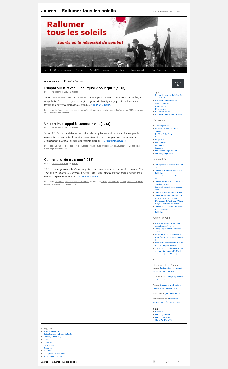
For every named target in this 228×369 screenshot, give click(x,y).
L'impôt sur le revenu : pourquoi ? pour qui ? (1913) (84, 87)
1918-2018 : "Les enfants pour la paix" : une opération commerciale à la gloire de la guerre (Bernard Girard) (169, 251)
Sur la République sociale (164, 153)
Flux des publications (163, 314)
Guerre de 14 (113, 181)
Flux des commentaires (163, 317)
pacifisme (56, 184)
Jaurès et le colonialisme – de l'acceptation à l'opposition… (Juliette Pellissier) (169, 209)
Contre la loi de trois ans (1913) (68, 159)
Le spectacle (118, 70)
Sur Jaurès (159, 148)
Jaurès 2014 (128, 110)
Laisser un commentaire (59, 112)
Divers (157, 136)
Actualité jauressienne (100, 70)
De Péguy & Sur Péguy (164, 134)
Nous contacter (171, 70)
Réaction (48, 148)
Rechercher (178, 83)
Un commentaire (60, 148)
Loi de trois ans (135, 145)
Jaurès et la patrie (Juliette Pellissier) (168, 192)
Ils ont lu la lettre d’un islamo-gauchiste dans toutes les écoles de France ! (169, 237)
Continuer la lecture (102, 104)
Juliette (75, 91)
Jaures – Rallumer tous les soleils (78, 10)
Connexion (159, 311)
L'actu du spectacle (136, 70)
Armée (104, 181)
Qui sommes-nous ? (63, 70)
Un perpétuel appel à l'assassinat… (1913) (77, 123)
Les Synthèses (154, 70)
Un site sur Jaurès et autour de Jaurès (169, 114)
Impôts (112, 110)
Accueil (48, 70)
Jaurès (119, 110)
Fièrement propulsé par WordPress (169, 361)
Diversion (105, 145)
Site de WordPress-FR (163, 320)
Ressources (81, 70)
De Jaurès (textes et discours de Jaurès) (72, 110)
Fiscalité (104, 110)
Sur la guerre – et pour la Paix (166, 150)
